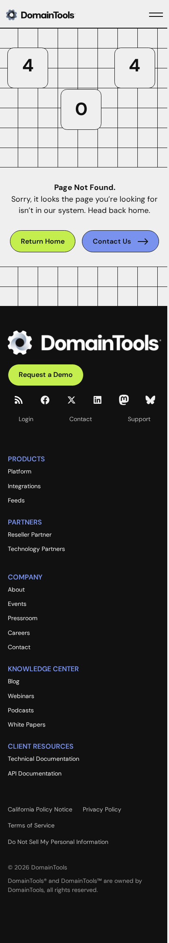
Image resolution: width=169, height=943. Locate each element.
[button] (156, 14)
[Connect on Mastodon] (124, 400)
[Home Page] (54, 14)
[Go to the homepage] (84, 343)
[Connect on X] (71, 400)
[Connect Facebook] (45, 400)
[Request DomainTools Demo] (45, 375)
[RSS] (18, 400)
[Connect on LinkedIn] (97, 400)
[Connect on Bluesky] (150, 400)
